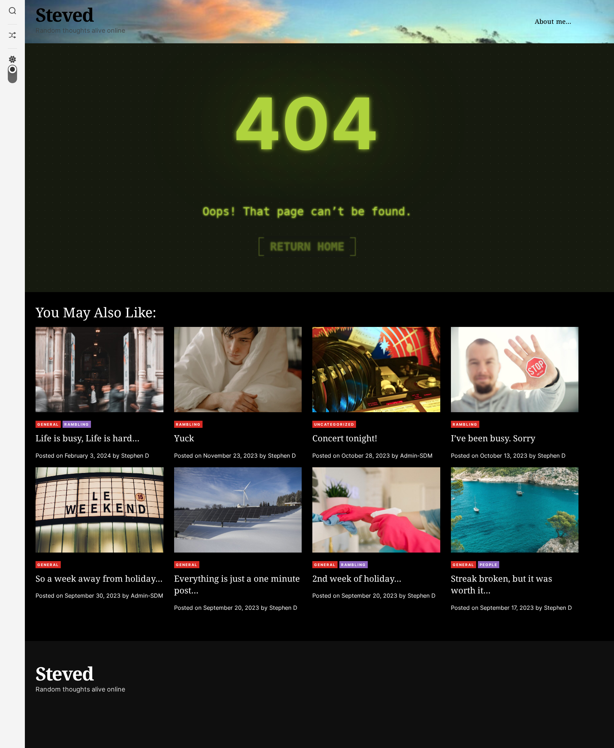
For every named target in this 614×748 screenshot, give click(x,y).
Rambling (76, 424)
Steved (64, 15)
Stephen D (135, 455)
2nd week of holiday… (357, 578)
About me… (553, 21)
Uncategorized (334, 424)
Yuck (184, 438)
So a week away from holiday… (99, 578)
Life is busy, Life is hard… (88, 438)
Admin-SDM (416, 455)
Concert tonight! (344, 438)
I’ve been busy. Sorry (493, 438)
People (488, 565)
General (48, 424)
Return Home (307, 246)
